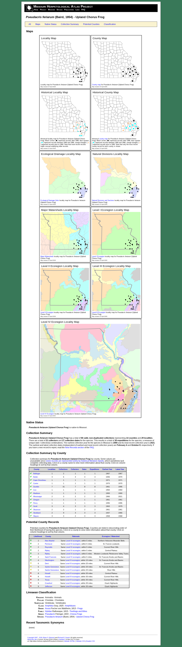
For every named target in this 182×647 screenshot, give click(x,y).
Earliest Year (107, 469)
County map (96, 85)
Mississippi (37, 496)
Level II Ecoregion (46, 312)
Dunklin (36, 487)
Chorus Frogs (76, 614)
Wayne (36, 516)
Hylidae (48, 611)
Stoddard (36, 513)
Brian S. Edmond (49, 637)
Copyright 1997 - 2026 (34, 637)
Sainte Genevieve (52, 567)
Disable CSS (90, 641)
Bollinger (36, 474)
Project (43, 10)
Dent (47, 563)
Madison (36, 493)
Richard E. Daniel (64, 637)
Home (36, 10)
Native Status (50, 24)
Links (78, 10)
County (36, 469)
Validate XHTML (69, 641)
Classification (110, 24)
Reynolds (48, 547)
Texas (47, 580)
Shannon (36, 510)
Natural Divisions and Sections (103, 200)
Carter (35, 483)
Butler (35, 477)
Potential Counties (91, 24)
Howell (47, 573)
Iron (34, 490)
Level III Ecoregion (98, 312)
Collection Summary (70, 24)
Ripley (47, 550)
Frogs (80, 608)
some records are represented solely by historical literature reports (75, 461)
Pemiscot (48, 544)
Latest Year (120, 469)
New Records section (74, 447)
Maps (37, 24)
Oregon (36, 500)
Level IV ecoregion (73, 541)
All (30, 24)
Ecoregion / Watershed (110, 536)
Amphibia (49, 606)
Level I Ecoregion (98, 256)
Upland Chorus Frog (85, 617)
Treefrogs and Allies (78, 611)
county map (103, 139)
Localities (51, 469)
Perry (35, 503)
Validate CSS (80, 641)
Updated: (62, 639)
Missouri (51, 10)
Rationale (75, 536)
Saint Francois (50, 557)
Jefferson (48, 586)
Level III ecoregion (72, 583)
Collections (63, 469)
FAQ (83, 10)
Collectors (75, 469)
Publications (69, 10)
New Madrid (49, 541)
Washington (49, 560)
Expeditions (94, 469)
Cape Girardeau (39, 480)
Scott (35, 506)
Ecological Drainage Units (49, 200)
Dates (84, 469)
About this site (32, 639)
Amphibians (70, 606)
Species (60, 10)
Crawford (48, 583)
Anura (47, 608)
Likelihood (38, 536)
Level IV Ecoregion (47, 414)
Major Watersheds (46, 256)
